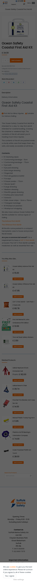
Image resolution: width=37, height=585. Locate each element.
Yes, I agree (9, 576)
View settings (18, 579)
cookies (13, 567)
